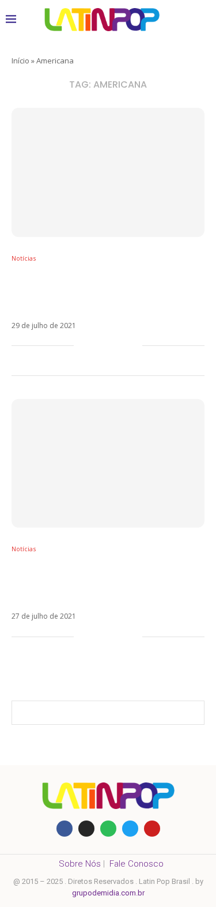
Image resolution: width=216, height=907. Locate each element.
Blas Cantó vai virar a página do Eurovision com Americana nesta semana (97, 583)
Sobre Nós (80, 864)
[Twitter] (130, 829)
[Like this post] (82, 346)
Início (20, 60)
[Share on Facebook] (97, 346)
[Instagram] (86, 829)
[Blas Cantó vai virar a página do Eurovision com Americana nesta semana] (108, 463)
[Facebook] (64, 829)
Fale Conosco (136, 864)
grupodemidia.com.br (108, 893)
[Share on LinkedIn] (121, 346)
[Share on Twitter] (109, 346)
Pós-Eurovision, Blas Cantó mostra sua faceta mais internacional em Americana (102, 292)
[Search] (198, 19)
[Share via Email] (133, 346)
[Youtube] (152, 829)
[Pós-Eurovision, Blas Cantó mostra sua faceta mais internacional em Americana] (108, 172)
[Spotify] (108, 829)
